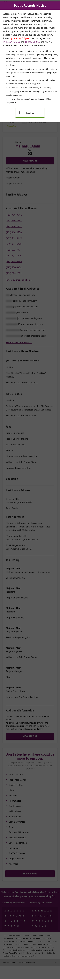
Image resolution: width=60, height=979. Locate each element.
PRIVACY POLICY (11, 41)
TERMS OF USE (32, 41)
